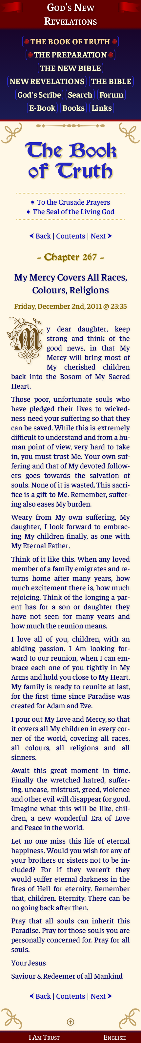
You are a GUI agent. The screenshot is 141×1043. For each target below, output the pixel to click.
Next (101, 235)
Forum (111, 94)
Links (101, 107)
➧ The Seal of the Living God (70, 211)
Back (40, 235)
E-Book (42, 107)
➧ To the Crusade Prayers (70, 201)
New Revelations (47, 81)
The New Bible (70, 67)
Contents (70, 235)
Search (80, 94)
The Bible (111, 81)
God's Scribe (39, 94)
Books (73, 107)
